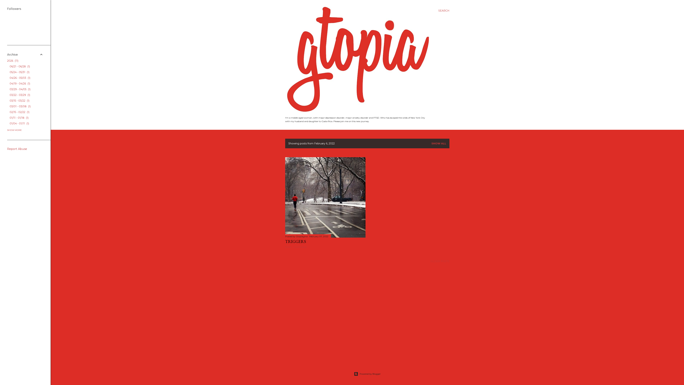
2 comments (300, 247)
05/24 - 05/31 (19, 72)
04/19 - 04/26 (19, 83)
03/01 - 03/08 (20, 106)
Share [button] (288, 247)
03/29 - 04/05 (20, 89)
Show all (438, 143)
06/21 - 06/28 (19, 66)
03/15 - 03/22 (19, 100)
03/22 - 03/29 (19, 95)
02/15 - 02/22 (19, 112)
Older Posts (439, 261)
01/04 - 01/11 (19, 123)
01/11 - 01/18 (19, 117)
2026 (12, 60)
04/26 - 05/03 (20, 77)
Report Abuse (17, 149)
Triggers (295, 241)
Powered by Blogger (370, 374)
